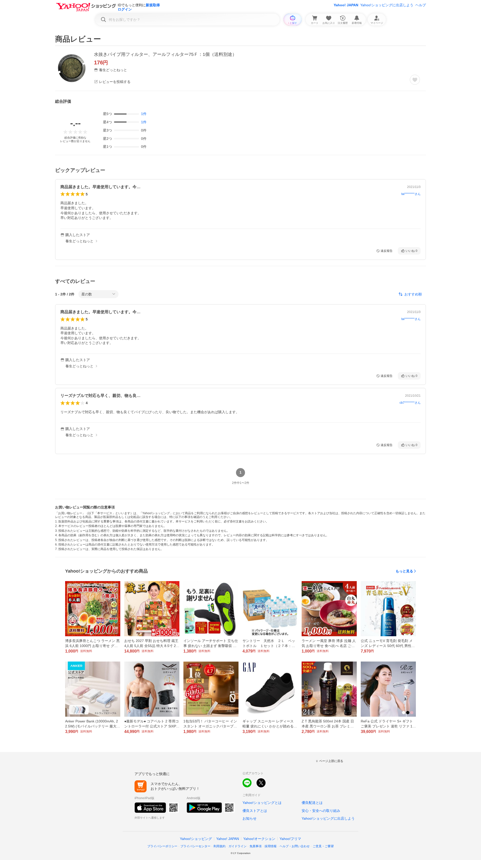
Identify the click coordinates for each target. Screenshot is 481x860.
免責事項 (256, 846)
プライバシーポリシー (162, 846)
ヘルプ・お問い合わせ (295, 846)
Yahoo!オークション (259, 839)
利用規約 (219, 846)
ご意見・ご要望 (323, 846)
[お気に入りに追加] (415, 80)
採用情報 (271, 846)
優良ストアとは (255, 811)
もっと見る (404, 571)
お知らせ (250, 818)
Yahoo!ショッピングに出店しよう (386, 5)
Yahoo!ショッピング (196, 839)
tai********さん (411, 194)
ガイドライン (237, 846)
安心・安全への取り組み (321, 811)
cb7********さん (410, 402)
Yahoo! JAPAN (346, 5)
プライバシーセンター (195, 846)
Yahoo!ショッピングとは (262, 803)
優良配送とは (312, 803)
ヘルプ (420, 5)
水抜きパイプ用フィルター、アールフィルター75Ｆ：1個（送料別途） (165, 54)
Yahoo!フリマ (290, 839)
